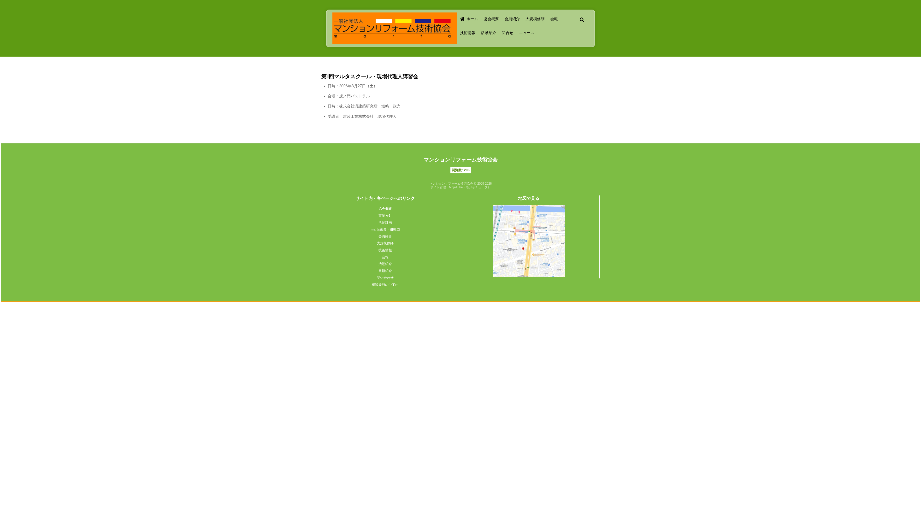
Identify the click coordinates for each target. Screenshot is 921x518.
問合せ (507, 33)
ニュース (526, 33)
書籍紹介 (385, 271)
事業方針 (385, 216)
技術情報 (467, 33)
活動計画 (385, 222)
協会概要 (491, 19)
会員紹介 (512, 19)
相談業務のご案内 (385, 285)
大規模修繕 (535, 19)
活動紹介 (488, 33)
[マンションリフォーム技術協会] (392, 37)
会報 (554, 19)
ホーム (472, 19)
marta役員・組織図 (385, 229)
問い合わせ (385, 278)
